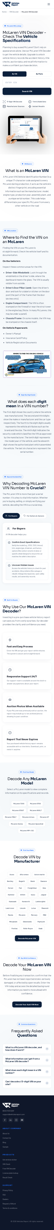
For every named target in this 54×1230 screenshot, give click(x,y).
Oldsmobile (27, 922)
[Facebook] (5, 1120)
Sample (5, 1147)
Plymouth (41, 922)
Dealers (5, 1199)
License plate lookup (10, 1173)
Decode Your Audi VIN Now (27, 1004)
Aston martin (39, 874)
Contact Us (7, 1138)
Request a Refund (9, 1204)
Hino (44, 888)
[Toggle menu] (48, 4)
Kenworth (26, 901)
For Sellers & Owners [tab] (35, 516)
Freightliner (32, 888)
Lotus (33, 908)
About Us (6, 1133)
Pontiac (15, 928)
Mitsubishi (13, 922)
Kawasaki (12, 901)
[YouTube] (22, 1120)
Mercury (34, 915)
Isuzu (33, 895)
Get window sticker (10, 1160)
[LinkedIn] (10, 1120)
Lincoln (22, 908)
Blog (4, 1142)
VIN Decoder (14, 12)
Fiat (20, 888)
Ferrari (10, 888)
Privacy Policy (8, 1190)
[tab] (14, 74)
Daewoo (43, 881)
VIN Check (6, 1164)
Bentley (10, 881)
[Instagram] (16, 1120)
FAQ (4, 1195)
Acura (12, 874)
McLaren (22, 915)
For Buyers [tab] (12, 516)
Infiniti (22, 895)
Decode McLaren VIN (27, 938)
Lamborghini (40, 901)
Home (4, 12)
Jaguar (43, 895)
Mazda (10, 915)
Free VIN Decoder (9, 1169)
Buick (33, 881)
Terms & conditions (10, 1208)
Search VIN (27, 91)
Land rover (10, 908)
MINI (44, 915)
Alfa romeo (24, 874)
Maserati (45, 908)
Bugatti (22, 881)
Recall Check (7, 1177)
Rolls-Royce (28, 928)
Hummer (11, 895)
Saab (40, 928)
